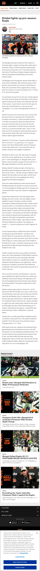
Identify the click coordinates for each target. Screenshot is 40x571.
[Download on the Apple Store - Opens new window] (13, 522)
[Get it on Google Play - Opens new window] (26, 523)
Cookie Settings (20, 556)
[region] (20, 550)
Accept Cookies (20, 567)
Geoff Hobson (12, 27)
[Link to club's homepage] (3, 2)
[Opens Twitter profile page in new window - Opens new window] (10, 31)
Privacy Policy (24, 553)
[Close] (37, 533)
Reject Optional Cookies (20, 562)
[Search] (34, 3)
